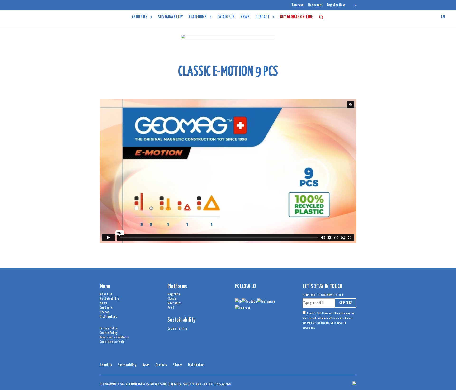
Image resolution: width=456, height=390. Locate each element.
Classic (172, 298)
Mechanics (174, 303)
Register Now (336, 5)
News (245, 17)
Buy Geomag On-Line (296, 17)
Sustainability (170, 17)
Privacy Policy (109, 328)
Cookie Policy (109, 333)
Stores (104, 312)
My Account (315, 5)
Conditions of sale (112, 342)
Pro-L (170, 307)
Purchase (298, 5)
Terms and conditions (114, 337)
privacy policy (346, 313)
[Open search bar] (321, 17)
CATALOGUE (225, 17)
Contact (262, 17)
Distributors (108, 317)
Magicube (173, 294)
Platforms (198, 17)
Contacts (106, 307)
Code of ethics (177, 328)
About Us (139, 17)
